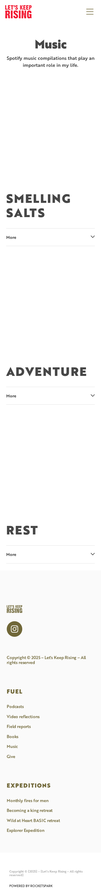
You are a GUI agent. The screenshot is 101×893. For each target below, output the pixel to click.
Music (12, 746)
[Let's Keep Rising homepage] (44, 11)
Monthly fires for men (28, 800)
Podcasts (15, 706)
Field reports (19, 726)
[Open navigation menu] (90, 11)
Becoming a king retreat (30, 810)
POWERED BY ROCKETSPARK (31, 886)
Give (11, 756)
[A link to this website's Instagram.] (14, 629)
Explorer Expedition (26, 830)
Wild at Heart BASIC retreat (33, 820)
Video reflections (23, 716)
